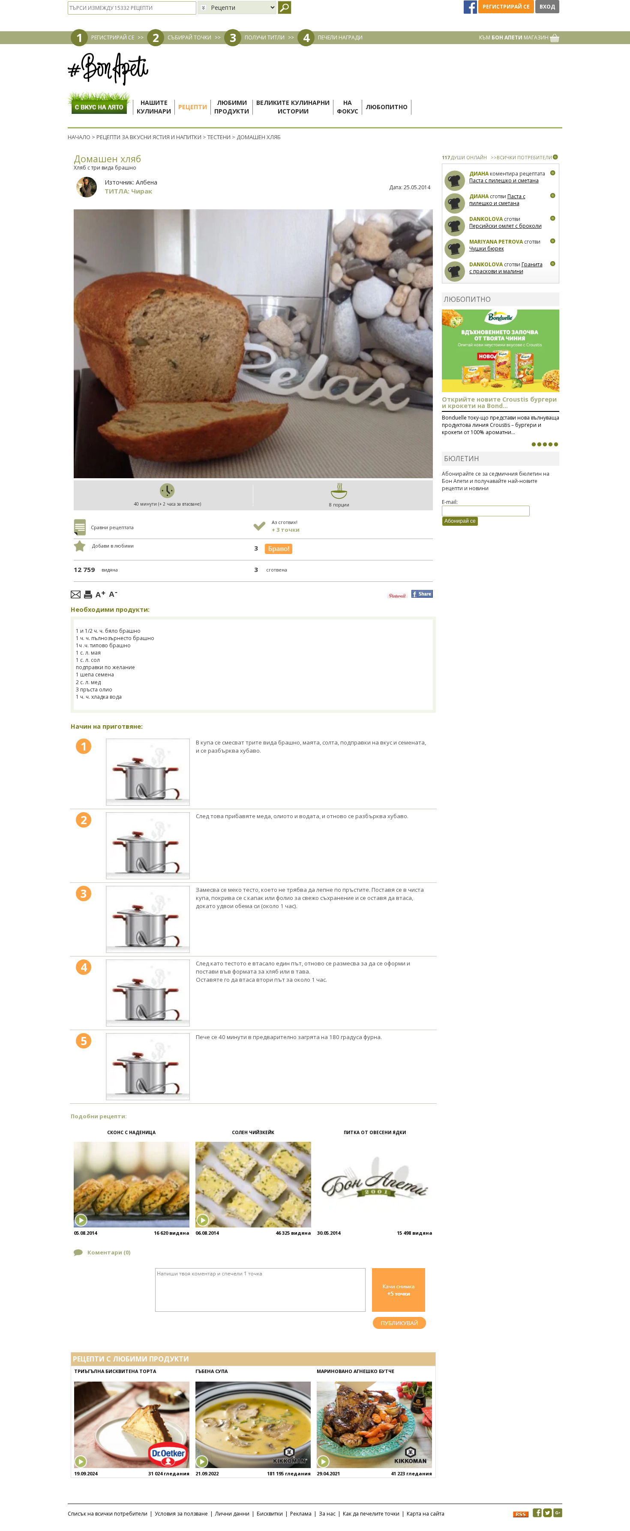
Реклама (301, 1513)
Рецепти (192, 107)
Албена (146, 182)
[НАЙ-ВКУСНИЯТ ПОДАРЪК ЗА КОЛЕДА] (545, 444)
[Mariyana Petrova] (454, 248)
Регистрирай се (506, 6)
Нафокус (347, 106)
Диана (479, 173)
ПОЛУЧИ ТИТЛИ (265, 37)
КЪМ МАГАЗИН (514, 37)
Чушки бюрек (486, 248)
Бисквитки (270, 1513)
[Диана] (454, 180)
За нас (327, 1513)
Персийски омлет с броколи (505, 225)
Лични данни (232, 1513)
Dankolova (486, 219)
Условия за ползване (181, 1513)
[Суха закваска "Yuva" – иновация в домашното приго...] (533, 444)
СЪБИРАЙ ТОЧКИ (189, 37)
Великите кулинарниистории (293, 106)
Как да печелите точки (371, 1513)
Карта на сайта (425, 1513)
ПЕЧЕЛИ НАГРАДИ (340, 37)
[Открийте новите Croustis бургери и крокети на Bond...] (539, 444)
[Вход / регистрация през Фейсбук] (471, 6)
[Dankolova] (454, 226)
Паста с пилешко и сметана (504, 180)
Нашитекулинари (154, 106)
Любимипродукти (231, 106)
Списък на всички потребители (107, 1513)
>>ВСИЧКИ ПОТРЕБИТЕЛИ (521, 157)
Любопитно (387, 107)
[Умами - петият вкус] (550, 444)
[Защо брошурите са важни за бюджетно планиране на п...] (556, 444)
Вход (547, 6)
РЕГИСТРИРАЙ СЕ (112, 37)
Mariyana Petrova (496, 241)
